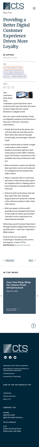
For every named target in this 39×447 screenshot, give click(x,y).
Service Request (9, 422)
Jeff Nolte (10, 55)
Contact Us (9, 408)
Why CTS (7, 399)
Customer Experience (13, 72)
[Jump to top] (33, 326)
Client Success (9, 396)
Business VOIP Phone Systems (15, 366)
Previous (10, 260)
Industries (7, 393)
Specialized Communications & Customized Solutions (15, 369)
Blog (5, 13)
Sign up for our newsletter (17, 385)
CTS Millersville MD (13, 68)
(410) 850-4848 (9, 415)
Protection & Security (12, 376)
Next (31, 260)
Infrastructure (9, 373)
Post (10, 13)
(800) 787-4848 (9, 418)
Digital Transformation (15, 76)
